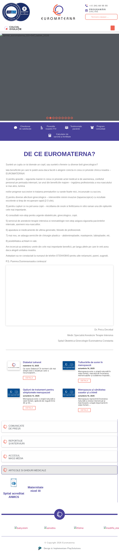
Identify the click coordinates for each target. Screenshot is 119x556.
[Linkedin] (71, 28)
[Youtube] (66, 28)
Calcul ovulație (15, 28)
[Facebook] (60, 28)
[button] (113, 28)
